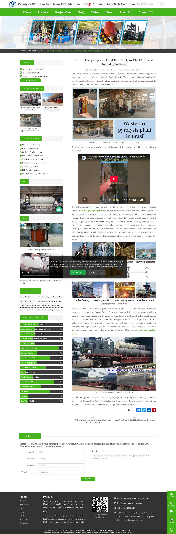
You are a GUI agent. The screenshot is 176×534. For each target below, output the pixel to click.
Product (43, 12)
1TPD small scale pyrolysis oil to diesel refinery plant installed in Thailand (92, 421)
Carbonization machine (30, 166)
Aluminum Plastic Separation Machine (35, 174)
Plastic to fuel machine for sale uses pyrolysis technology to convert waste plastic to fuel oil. (83, 504)
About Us (125, 12)
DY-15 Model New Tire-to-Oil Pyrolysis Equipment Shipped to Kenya (44, 301)
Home (27, 12)
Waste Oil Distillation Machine (32, 156)
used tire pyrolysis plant (90, 210)
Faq (45, 511)
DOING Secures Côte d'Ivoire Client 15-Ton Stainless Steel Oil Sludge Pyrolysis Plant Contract (52, 305)
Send (88, 479)
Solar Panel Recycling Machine (32, 159)
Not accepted (97, 272)
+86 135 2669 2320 (37, 69)
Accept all (78, 272)
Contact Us (146, 12)
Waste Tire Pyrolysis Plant (31, 145)
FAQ (81, 12)
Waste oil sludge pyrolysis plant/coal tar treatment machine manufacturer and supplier (80, 507)
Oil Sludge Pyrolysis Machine (32, 152)
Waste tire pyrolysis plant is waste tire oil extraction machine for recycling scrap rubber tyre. (83, 501)
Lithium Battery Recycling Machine (34, 163)
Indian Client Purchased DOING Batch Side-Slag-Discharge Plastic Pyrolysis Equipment (50, 310)
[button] (60, 199)
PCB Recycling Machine (30, 170)
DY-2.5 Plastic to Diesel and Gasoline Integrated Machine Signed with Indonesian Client (50, 297)
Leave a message (123, 70)
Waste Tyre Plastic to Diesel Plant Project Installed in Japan (135, 420)
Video (95, 12)
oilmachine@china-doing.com (38, 76)
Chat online (135, 70)
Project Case (63, 12)
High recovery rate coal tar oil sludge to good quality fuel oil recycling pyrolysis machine (82, 522)
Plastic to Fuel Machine (30, 148)
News (109, 12)
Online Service (31, 80)
